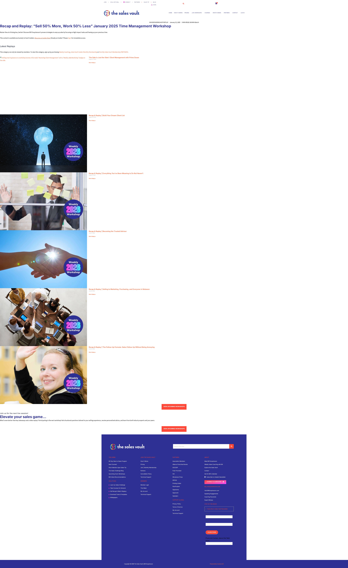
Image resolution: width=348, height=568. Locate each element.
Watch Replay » (92, 62)
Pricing (187, 12)
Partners (227, 12)
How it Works (178, 12)
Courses (207, 12)
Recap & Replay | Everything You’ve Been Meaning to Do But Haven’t (116, 173)
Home (170, 12)
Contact (235, 12)
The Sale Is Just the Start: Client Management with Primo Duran (114, 57)
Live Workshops (197, 12)
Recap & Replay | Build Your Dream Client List (107, 115)
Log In (242, 12)
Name (207, 513)
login (69, 38)
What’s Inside (217, 12)
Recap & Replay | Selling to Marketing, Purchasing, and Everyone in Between (119, 289)
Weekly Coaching (64, 52)
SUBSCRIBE (212, 532)
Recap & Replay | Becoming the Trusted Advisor (108, 231)
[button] (187, 13)
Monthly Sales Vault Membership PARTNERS (113, 52)
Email (208, 521)
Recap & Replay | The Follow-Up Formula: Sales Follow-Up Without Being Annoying (122, 347)
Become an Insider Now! (42, 38)
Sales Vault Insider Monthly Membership (84, 52)
